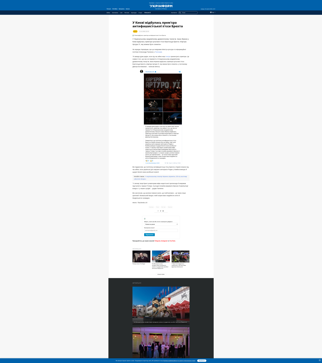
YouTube (172, 241)
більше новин (161, 274)
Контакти (174, 12)
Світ (121, 12)
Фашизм (170, 207)
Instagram (164, 241)
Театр (157, 207)
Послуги (109, 9)
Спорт (140, 12)
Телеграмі (158, 52)
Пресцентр (121, 9)
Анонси (128, 9)
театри (168, 56)
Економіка (115, 12)
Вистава (163, 207)
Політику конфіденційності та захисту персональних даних (179, 360)
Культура (134, 12)
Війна (108, 12)
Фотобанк (114, 9)
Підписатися (149, 234)
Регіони (127, 12)
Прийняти (202, 360)
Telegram (157, 241)
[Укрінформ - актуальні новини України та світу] (161, 6)
